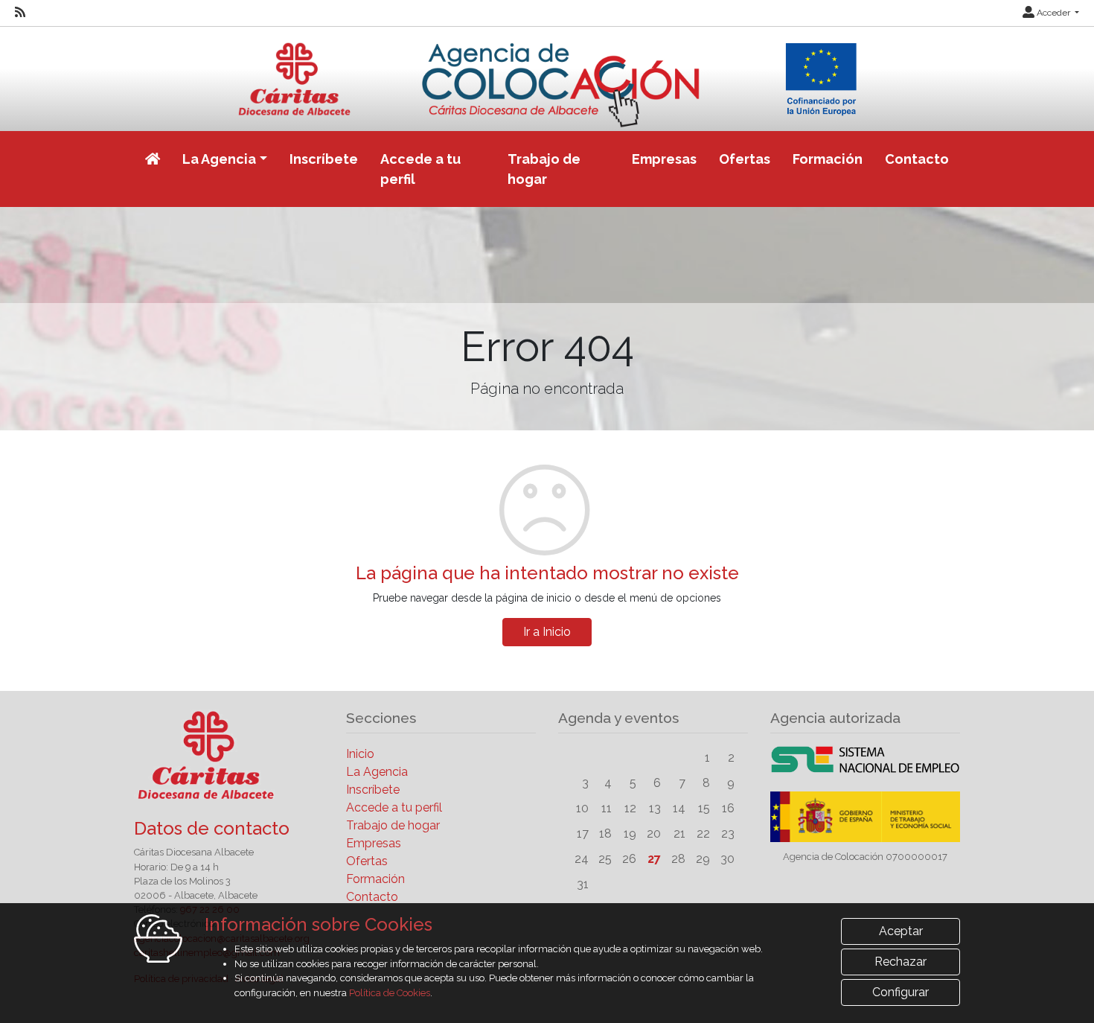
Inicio (360, 754)
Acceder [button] (1053, 12)
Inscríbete (324, 159)
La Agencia (377, 772)
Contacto (917, 159)
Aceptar (901, 931)
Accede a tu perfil (420, 169)
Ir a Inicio (547, 632)
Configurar (900, 992)
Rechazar (900, 962)
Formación (828, 159)
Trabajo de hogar (544, 169)
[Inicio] (547, 76)
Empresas (664, 159)
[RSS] (20, 12)
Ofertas (744, 159)
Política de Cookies (389, 992)
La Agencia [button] (219, 159)
